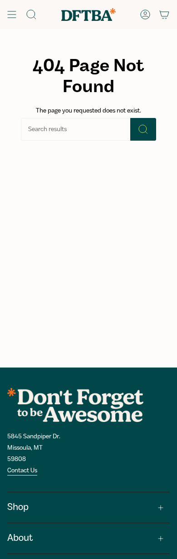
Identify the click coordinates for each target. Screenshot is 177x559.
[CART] (164, 14)
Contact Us (22, 470)
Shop (18, 507)
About (20, 538)
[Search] (143, 129)
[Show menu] (12, 14)
